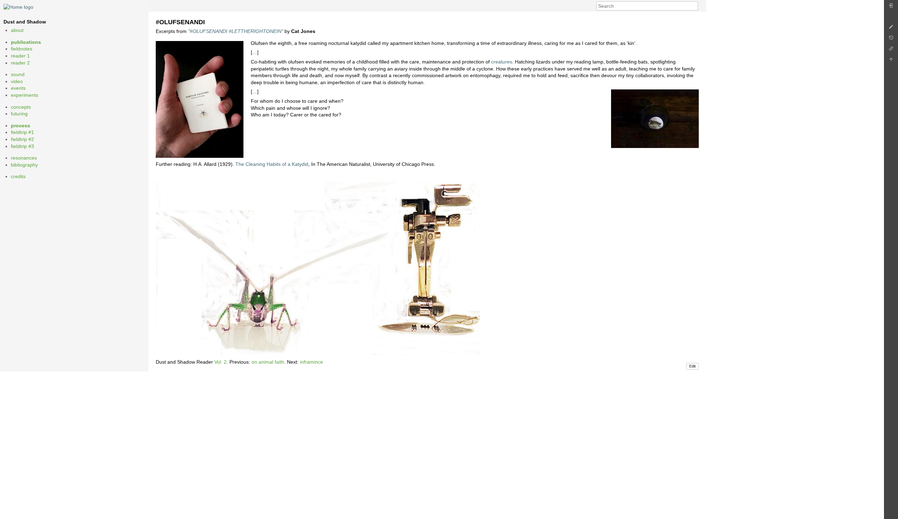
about (17, 30)
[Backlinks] (891, 50)
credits (18, 176)
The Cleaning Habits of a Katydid (271, 164)
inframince (311, 362)
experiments (24, 95)
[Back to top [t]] (891, 61)
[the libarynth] (18, 6)
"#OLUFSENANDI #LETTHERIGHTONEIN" (235, 31)
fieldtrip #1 (22, 132)
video (17, 81)
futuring (19, 113)
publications (26, 42)
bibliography (24, 165)
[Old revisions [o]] (891, 39)
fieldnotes (21, 49)
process (20, 125)
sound (18, 74)
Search (694, 6)
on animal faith (268, 362)
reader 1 (20, 56)
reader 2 (20, 63)
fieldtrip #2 (22, 139)
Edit (692, 366)
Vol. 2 (220, 362)
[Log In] (891, 7)
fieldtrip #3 (22, 146)
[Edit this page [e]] (891, 28)
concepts (21, 107)
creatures (501, 62)
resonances (24, 158)
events (18, 88)
